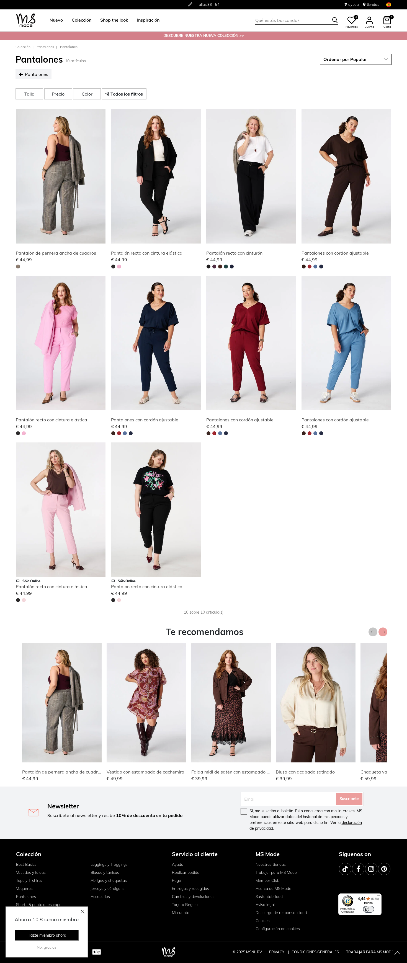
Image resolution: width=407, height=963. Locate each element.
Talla (29, 94)
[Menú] (378, 896)
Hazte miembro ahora (46, 935)
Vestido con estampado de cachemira (145, 772)
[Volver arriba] (397, 953)
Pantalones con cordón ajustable (335, 253)
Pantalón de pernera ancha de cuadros (56, 253)
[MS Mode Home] (26, 20)
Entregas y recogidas (190, 888)
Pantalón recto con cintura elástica (146, 253)
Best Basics (26, 864)
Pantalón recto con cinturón (234, 253)
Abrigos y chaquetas (109, 880)
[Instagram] (371, 869)
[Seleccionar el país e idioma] (389, 5)
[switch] (368, 909)
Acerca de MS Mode (273, 888)
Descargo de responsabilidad (281, 912)
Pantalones (45, 47)
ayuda (353, 4)
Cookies (263, 920)
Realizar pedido (185, 872)
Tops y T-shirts (29, 880)
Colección (23, 47)
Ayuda (177, 864)
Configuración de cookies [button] (278, 928)
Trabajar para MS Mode (276, 872)
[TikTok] (345, 869)
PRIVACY (277, 952)
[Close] (83, 911)
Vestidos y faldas (31, 872)
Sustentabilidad (269, 896)
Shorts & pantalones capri (38, 904)
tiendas (373, 4)
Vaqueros (24, 888)
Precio (58, 94)
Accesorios (100, 896)
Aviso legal (265, 904)
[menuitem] (54, 20)
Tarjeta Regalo (185, 904)
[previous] (21, 177)
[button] (56, 20)
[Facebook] (358, 869)
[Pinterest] (384, 869)
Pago (176, 880)
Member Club (267, 880)
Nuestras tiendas (271, 864)
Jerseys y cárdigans (108, 888)
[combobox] (296, 20)
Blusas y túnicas (105, 872)
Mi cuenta (180, 912)
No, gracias (46, 947)
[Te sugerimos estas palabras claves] (335, 20)
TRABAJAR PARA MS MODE (370, 952)
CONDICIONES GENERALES (316, 952)
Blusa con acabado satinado (305, 772)
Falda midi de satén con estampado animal (236, 772)
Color (87, 94)
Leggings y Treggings (109, 864)
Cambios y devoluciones (193, 896)
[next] (100, 177)
